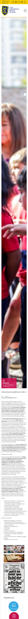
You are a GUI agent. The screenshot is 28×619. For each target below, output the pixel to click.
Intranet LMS (5, 3)
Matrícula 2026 (5, 1)
